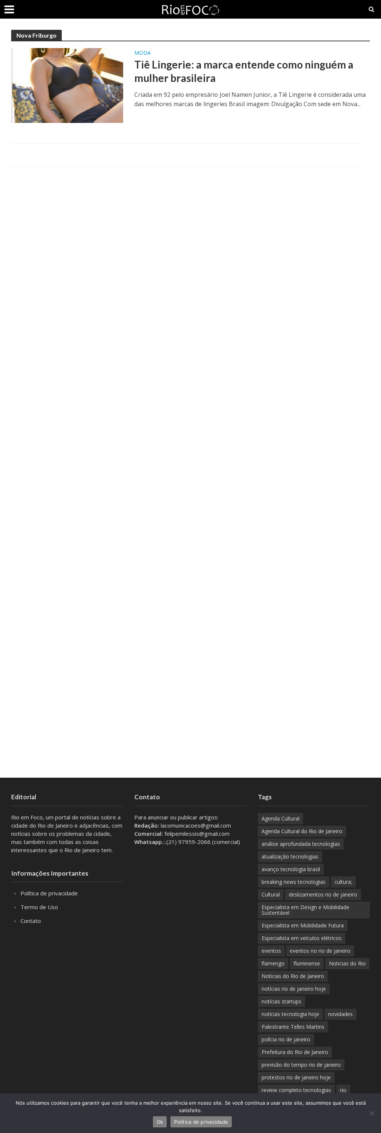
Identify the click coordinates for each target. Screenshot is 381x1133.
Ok (160, 1122)
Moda (142, 53)
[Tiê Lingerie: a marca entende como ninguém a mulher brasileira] (67, 85)
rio (343, 1090)
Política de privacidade (49, 893)
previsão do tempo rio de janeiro (301, 1064)
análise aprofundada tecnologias (301, 843)
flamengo (273, 963)
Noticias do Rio (347, 963)
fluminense (307, 963)
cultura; (343, 881)
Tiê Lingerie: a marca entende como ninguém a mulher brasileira (243, 71)
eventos (271, 950)
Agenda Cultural (281, 818)
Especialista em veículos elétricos (302, 938)
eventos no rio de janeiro (320, 950)
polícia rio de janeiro (286, 1039)
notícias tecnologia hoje (290, 1014)
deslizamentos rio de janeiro (323, 894)
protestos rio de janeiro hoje (296, 1077)
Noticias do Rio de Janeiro (293, 976)
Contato (30, 920)
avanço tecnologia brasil (291, 869)
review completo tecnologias (296, 1090)
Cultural (271, 894)
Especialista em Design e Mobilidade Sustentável (305, 910)
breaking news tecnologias (294, 881)
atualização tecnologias (290, 856)
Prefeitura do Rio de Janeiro (295, 1052)
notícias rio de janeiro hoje (294, 988)
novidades (340, 1014)
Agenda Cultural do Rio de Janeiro (302, 831)
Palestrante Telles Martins (293, 1026)
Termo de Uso (39, 907)
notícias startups (281, 1001)
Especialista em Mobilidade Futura (303, 925)
